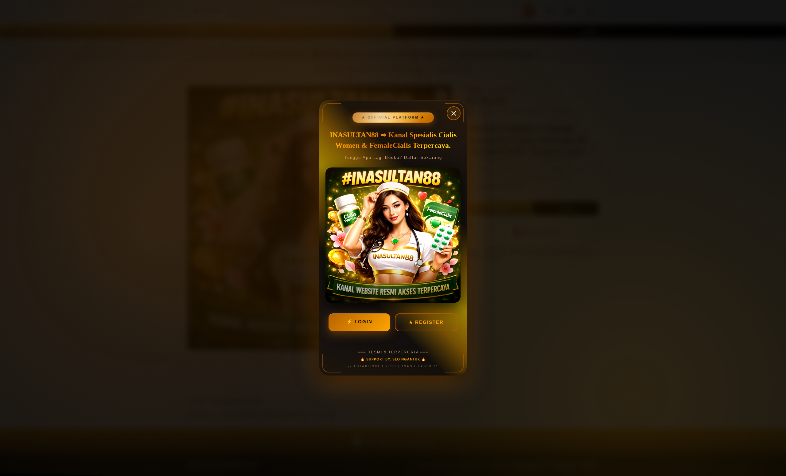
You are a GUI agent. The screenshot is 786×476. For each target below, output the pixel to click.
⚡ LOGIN (359, 322)
